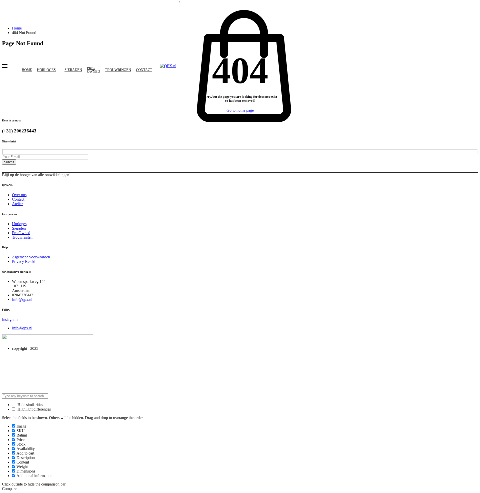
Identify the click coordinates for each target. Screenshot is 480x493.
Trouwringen (118, 70)
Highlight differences (33, 409)
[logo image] (168, 66)
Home (27, 70)
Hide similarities (29, 405)
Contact (144, 70)
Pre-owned (93, 69)
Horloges (46, 70)
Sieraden (73, 70)
